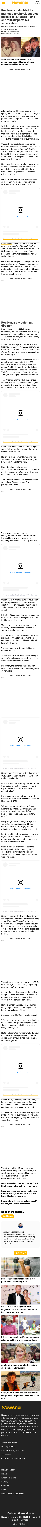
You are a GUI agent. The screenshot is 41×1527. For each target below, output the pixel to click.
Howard (18, 332)
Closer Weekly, (14, 1033)
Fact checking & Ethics (12, 1450)
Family (11, 26)
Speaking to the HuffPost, (12, 1015)
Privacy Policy (8, 1446)
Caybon (25, 1520)
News (4, 1474)
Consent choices (20, 1524)
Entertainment (8, 1478)
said (23, 482)
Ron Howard (6, 244)
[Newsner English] (20, 2)
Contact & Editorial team (13, 1458)
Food (3, 1490)
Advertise (6, 1454)
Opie (4, 372)
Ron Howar (32, 179)
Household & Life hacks (12, 1494)
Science (5, 1486)
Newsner (4, 26)
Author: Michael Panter (9, 29)
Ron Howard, (14, 146)
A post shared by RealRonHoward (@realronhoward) (21, 239)
